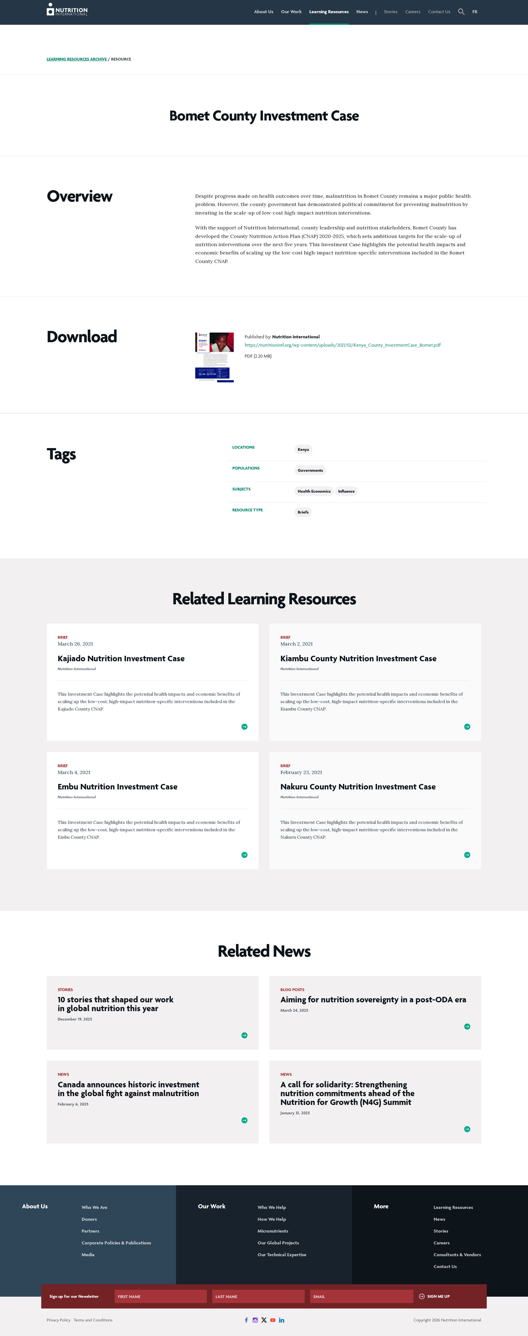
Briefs (303, 512)
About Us (263, 11)
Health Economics (314, 491)
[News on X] (264, 1320)
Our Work (291, 11)
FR (474, 11)
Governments (310, 470)
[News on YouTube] (273, 1320)
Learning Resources (329, 11)
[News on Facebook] (246, 1320)
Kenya (303, 449)
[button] (461, 12)
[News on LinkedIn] (281, 1320)
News (362, 11)
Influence (346, 491)
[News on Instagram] (255, 1320)
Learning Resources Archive (77, 59)
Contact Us (439, 11)
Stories (391, 11)
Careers (412, 11)
